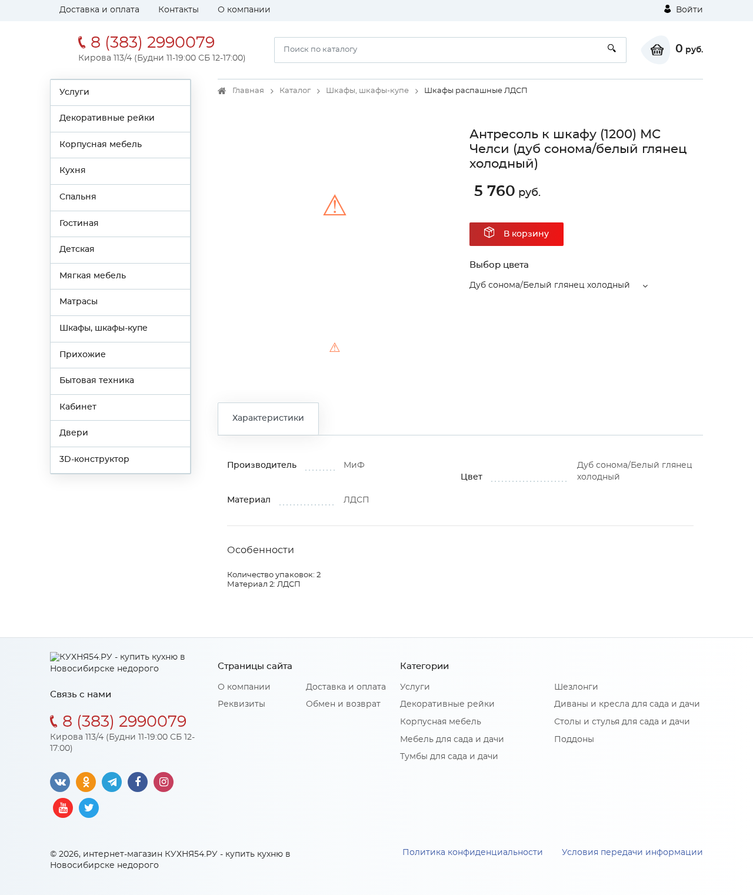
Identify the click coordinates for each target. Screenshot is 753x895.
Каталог (295, 91)
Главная (248, 91)
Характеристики (268, 418)
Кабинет (77, 407)
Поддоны (574, 740)
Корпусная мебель (100, 145)
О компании (244, 10)
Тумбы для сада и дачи (449, 757)
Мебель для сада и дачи (452, 740)
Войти (688, 10)
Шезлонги (576, 687)
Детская (77, 249)
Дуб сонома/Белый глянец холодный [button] (549, 285)
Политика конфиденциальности (472, 853)
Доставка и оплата (99, 10)
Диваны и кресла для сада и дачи (627, 704)
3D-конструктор (94, 459)
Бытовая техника (96, 381)
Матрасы (78, 302)
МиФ (354, 465)
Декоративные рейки (107, 118)
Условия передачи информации (632, 853)
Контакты (178, 10)
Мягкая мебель (92, 276)
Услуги (74, 92)
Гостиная (79, 223)
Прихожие (82, 355)
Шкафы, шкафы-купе (103, 328)
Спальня (77, 197)
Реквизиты (241, 704)
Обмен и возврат (343, 704)
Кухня (72, 171)
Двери (73, 433)
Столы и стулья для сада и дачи (622, 722)
